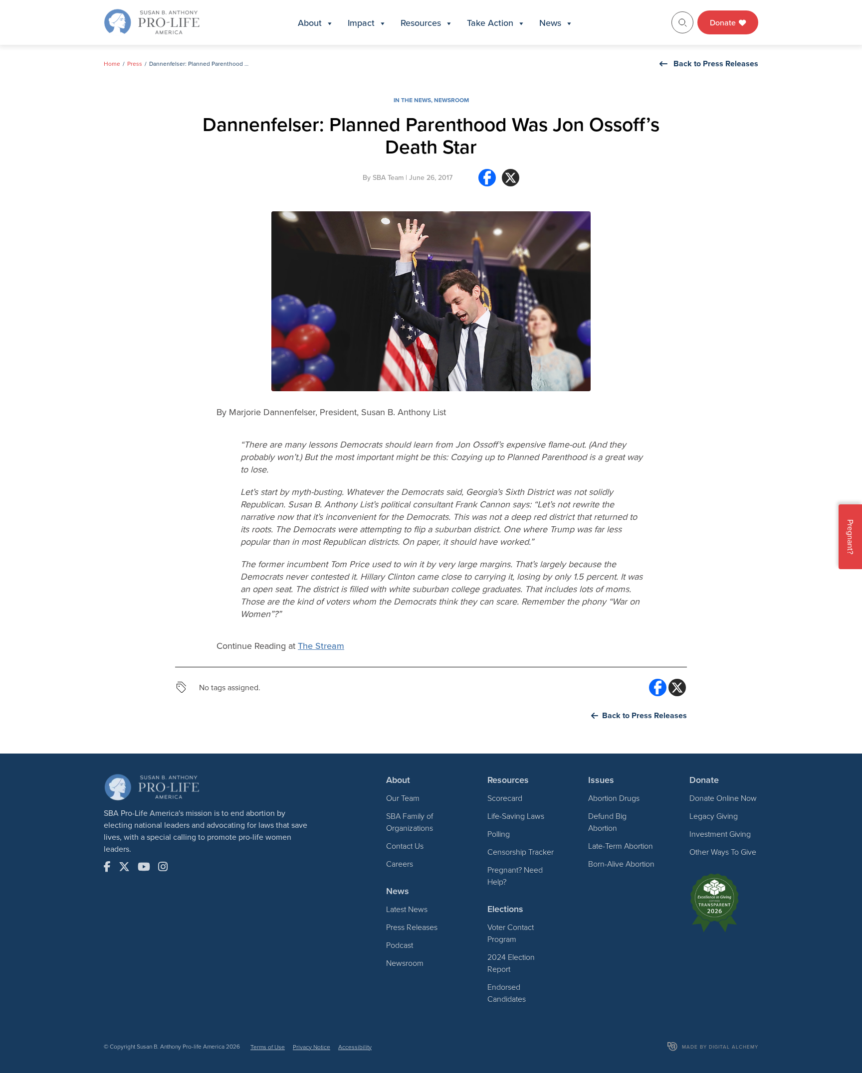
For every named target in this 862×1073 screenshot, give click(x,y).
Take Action (490, 22)
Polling (498, 833)
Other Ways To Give (722, 851)
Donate (724, 22)
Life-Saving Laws (515, 815)
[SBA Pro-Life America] (152, 21)
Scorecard (504, 797)
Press (134, 63)
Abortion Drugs (614, 797)
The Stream (321, 645)
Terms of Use (267, 1047)
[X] (510, 181)
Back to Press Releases (715, 63)
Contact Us (405, 845)
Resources (421, 22)
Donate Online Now (723, 797)
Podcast (399, 944)
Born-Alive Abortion (621, 863)
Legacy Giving (713, 815)
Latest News (407, 909)
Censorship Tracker (520, 851)
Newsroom (451, 100)
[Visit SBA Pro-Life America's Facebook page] (107, 867)
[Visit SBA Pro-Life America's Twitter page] (124, 867)
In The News (412, 100)
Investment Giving (720, 833)
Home (112, 63)
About (310, 22)
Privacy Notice (311, 1047)
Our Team (403, 797)
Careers (399, 863)
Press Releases (411, 926)
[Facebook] (487, 181)
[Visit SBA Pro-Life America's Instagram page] (163, 867)
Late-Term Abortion (620, 845)
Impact (361, 22)
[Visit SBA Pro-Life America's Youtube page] (144, 867)
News (550, 22)
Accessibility (355, 1047)
